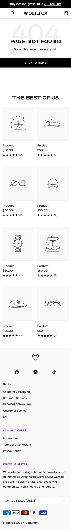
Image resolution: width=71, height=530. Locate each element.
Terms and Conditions (17, 444)
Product (8, 145)
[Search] (12, 13)
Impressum (10, 438)
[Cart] (66, 13)
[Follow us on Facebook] (16, 372)
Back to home (35, 62)
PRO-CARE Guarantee (17, 404)
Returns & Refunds (15, 398)
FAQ (5, 417)
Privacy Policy (12, 451)
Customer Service (14, 410)
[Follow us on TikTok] (54, 372)
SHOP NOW (52, 4)
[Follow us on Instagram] (35, 372)
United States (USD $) (21, 500)
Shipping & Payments (17, 391)
